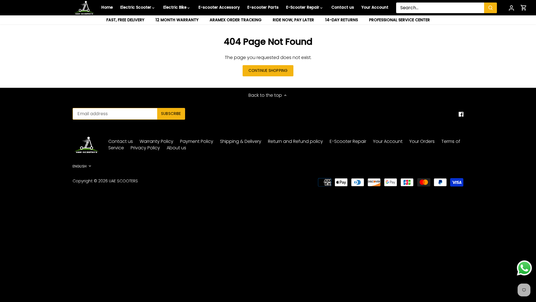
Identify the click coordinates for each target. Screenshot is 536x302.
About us (176, 148)
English (80, 166)
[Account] (511, 7)
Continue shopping (268, 70)
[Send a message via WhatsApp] (524, 268)
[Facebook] (461, 114)
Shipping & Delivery (240, 141)
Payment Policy (196, 141)
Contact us (120, 141)
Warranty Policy (156, 141)
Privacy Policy (145, 148)
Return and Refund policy (295, 141)
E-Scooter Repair (348, 141)
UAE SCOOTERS (123, 181)
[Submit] (490, 8)
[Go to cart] (523, 7)
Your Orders (422, 141)
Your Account (388, 141)
